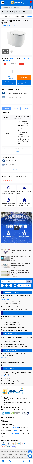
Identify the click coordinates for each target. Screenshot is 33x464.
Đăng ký (29, 281)
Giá (10, 16)
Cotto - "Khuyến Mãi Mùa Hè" (21, 250)
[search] (30, 7)
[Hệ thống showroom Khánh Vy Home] (17, 2)
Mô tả (22, 16)
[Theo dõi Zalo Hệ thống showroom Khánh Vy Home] (6, 285)
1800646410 (15, 407)
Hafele (11, 58)
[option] (16, 38)
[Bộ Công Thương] (5, 413)
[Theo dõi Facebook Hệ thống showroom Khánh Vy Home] (2, 285)
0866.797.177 (13, 437)
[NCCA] (25, 413)
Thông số (16, 16)
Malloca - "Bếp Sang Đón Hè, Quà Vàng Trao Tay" (21, 264)
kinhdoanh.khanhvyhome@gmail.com (18, 409)
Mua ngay (24, 77)
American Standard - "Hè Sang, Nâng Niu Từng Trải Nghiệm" (20, 272)
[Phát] (17, 228)
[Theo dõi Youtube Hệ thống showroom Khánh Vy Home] (15, 285)
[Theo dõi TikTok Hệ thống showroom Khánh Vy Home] (10, 285)
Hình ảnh (4, 16)
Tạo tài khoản (24, 285)
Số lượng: (5, 69)
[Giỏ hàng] (29, 2)
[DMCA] (15, 413)
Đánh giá (29, 16)
